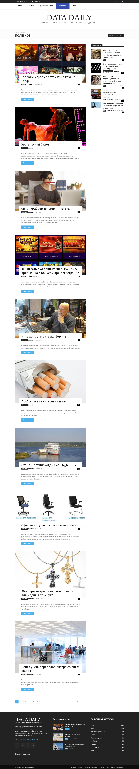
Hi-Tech (31, 6)
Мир (74, 6)
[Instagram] (115, 1)
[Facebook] (112, 1)
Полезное (62, 6)
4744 (122, 72)
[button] (121, 6)
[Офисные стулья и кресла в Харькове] (50, 509)
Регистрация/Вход (37, 1)
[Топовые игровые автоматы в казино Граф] (50, 63)
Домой (17, 32)
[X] (118, 1)
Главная (73, 767)
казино (23, 84)
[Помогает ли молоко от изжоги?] (58, 737)
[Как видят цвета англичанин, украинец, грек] (58, 746)
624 (78, 468)
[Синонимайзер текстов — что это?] (50, 191)
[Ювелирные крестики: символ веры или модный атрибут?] (50, 574)
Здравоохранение (46, 6)
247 (78, 212)
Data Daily (29, 84)
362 (122, 101)
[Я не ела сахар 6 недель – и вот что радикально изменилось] (96, 105)
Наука (20, 6)
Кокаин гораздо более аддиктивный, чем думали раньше (112, 66)
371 (78, 276)
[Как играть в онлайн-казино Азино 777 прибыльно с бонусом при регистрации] (50, 255)
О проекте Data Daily (91, 767)
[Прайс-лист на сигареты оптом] (50, 381)
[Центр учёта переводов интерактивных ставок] (50, 647)
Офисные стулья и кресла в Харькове (48, 525)
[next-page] (37, 701)
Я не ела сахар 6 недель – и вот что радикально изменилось (113, 105)
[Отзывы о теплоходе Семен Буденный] (50, 447)
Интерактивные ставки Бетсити (44, 336)
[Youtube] (122, 1)
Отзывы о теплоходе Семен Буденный (49, 465)
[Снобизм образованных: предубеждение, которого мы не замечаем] (96, 94)
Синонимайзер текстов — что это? (46, 209)
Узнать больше (27, 99)
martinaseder (110, 60)
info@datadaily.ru (33, 740)
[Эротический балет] (50, 126)
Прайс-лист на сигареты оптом (43, 401)
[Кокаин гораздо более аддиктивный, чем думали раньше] (96, 68)
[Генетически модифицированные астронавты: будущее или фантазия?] (96, 80)
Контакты (80, 767)
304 (78, 405)
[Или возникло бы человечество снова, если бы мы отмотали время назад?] (96, 54)
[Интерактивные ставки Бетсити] (50, 318)
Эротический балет (35, 144)
